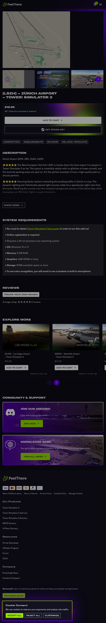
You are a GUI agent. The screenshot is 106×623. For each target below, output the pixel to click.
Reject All (33, 615)
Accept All (14, 615)
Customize (52, 615)
